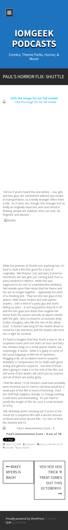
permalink (24, 447)
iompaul (30, 444)
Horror (43, 444)
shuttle (9, 447)
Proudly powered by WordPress (25, 518)
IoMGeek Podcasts (34, 38)
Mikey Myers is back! (13, 472)
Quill (8, 522)
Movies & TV (56, 444)
